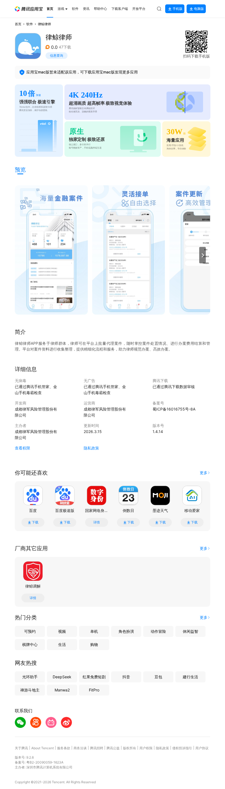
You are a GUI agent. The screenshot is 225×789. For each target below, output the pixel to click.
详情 (96, 522)
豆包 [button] (158, 676)
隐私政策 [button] (91, 448)
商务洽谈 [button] (80, 748)
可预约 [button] (30, 631)
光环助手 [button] (30, 676)
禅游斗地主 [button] (30, 690)
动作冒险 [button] (158, 631)
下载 (35, 522)
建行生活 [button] (190, 676)
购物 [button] (94, 644)
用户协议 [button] (202, 748)
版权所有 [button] (129, 748)
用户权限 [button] (146, 748)
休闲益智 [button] (190, 631)
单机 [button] (94, 631)
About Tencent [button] (42, 748)
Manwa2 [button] (62, 690)
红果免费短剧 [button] (94, 676)
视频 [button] (62, 631)
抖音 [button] (126, 676)
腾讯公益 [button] (113, 748)
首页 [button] (18, 24)
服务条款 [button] (63, 748)
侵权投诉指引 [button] (182, 748)
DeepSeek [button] (62, 676)
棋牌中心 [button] (30, 644)
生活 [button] (62, 644)
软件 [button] (29, 24)
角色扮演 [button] (126, 631)
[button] (29, 9)
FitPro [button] (94, 690)
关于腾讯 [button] (21, 748)
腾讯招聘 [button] (96, 748)
